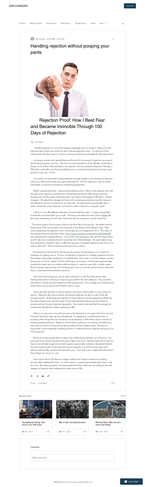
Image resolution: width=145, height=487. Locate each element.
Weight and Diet (36, 23)
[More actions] (113, 39)
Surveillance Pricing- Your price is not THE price (33, 423)
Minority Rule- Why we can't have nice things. (108, 423)
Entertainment (51, 23)
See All (123, 396)
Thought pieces (80, 23)
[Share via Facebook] (32, 376)
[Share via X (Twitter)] (37, 376)
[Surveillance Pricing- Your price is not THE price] (35, 409)
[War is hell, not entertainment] (72, 409)
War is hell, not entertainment (72, 422)
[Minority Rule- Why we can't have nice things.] (109, 409)
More (102, 23)
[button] (123, 23)
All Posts (22, 23)
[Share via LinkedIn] (43, 376)
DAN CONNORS (18, 6)
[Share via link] (48, 376)
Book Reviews (65, 23)
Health (93, 23)
